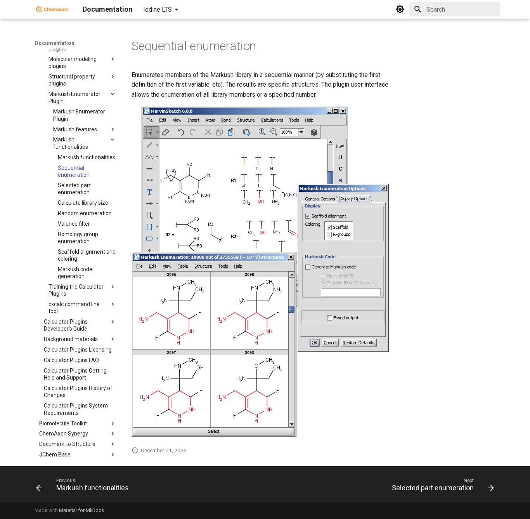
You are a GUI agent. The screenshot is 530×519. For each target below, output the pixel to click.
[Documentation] (52, 9)
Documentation (54, 43)
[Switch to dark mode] (400, 9)
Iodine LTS (157, 9)
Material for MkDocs (81, 510)
